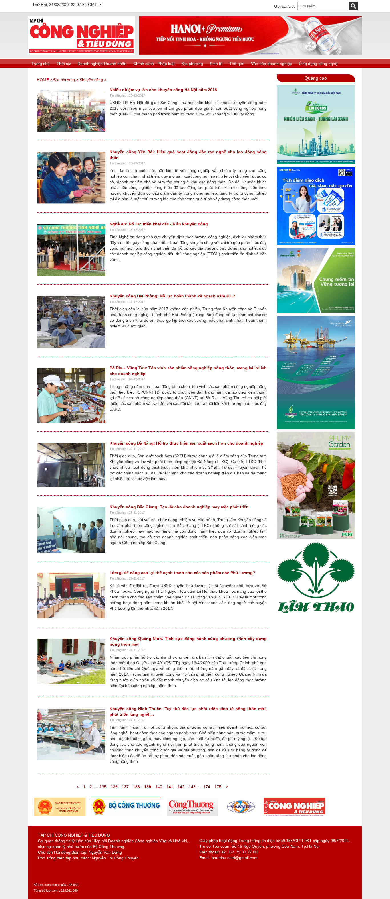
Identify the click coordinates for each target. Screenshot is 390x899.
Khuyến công (91, 80)
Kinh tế (216, 63)
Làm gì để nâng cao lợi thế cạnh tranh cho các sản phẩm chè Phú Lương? (182, 572)
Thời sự (64, 63)
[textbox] (323, 6)
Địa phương (192, 63)
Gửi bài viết (284, 6)
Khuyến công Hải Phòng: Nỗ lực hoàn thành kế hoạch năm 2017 (172, 296)
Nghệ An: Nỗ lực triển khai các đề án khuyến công (159, 224)
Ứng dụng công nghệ (318, 63)
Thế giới (236, 63)
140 (158, 786)
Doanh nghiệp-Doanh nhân (101, 63)
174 (206, 786)
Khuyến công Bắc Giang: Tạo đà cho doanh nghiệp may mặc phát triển (179, 507)
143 (192, 786)
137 (125, 786)
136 (114, 786)
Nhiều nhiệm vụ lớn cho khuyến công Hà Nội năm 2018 (163, 89)
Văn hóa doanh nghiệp (271, 63)
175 (217, 786)
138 (136, 786)
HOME (43, 80)
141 (169, 786)
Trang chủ (40, 63)
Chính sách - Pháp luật (154, 63)
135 (103, 786)
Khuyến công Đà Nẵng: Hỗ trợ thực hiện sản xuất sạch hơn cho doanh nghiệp (186, 443)
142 (181, 786)
